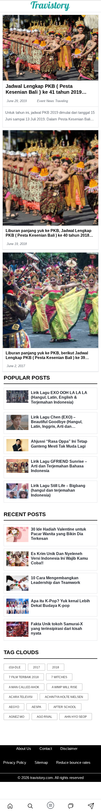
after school (64, 707)
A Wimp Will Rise (64, 687)
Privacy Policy (14, 762)
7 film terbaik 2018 (24, 677)
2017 (36, 667)
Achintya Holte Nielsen (64, 697)
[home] (10, 805)
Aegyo (14, 707)
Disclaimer (68, 748)
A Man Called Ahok (24, 687)
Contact (45, 748)
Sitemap (41, 762)
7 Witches (59, 677)
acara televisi (20, 697)
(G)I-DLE (15, 667)
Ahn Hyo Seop (75, 717)
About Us (23, 748)
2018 (55, 667)
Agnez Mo (16, 717)
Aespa (36, 707)
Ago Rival (44, 717)
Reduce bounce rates (73, 762)
